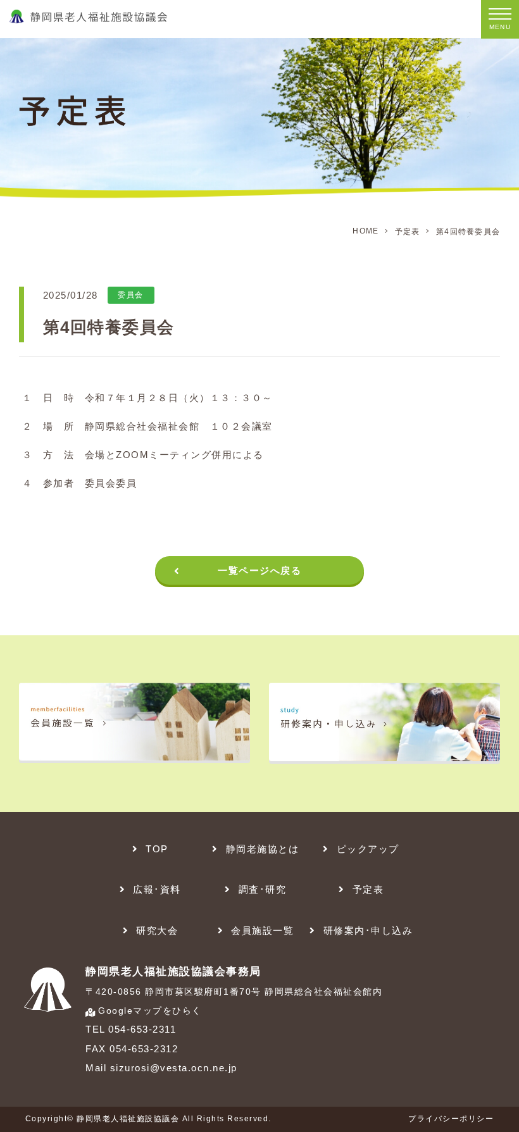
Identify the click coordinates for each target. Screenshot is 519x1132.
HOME (365, 231)
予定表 (407, 231)
